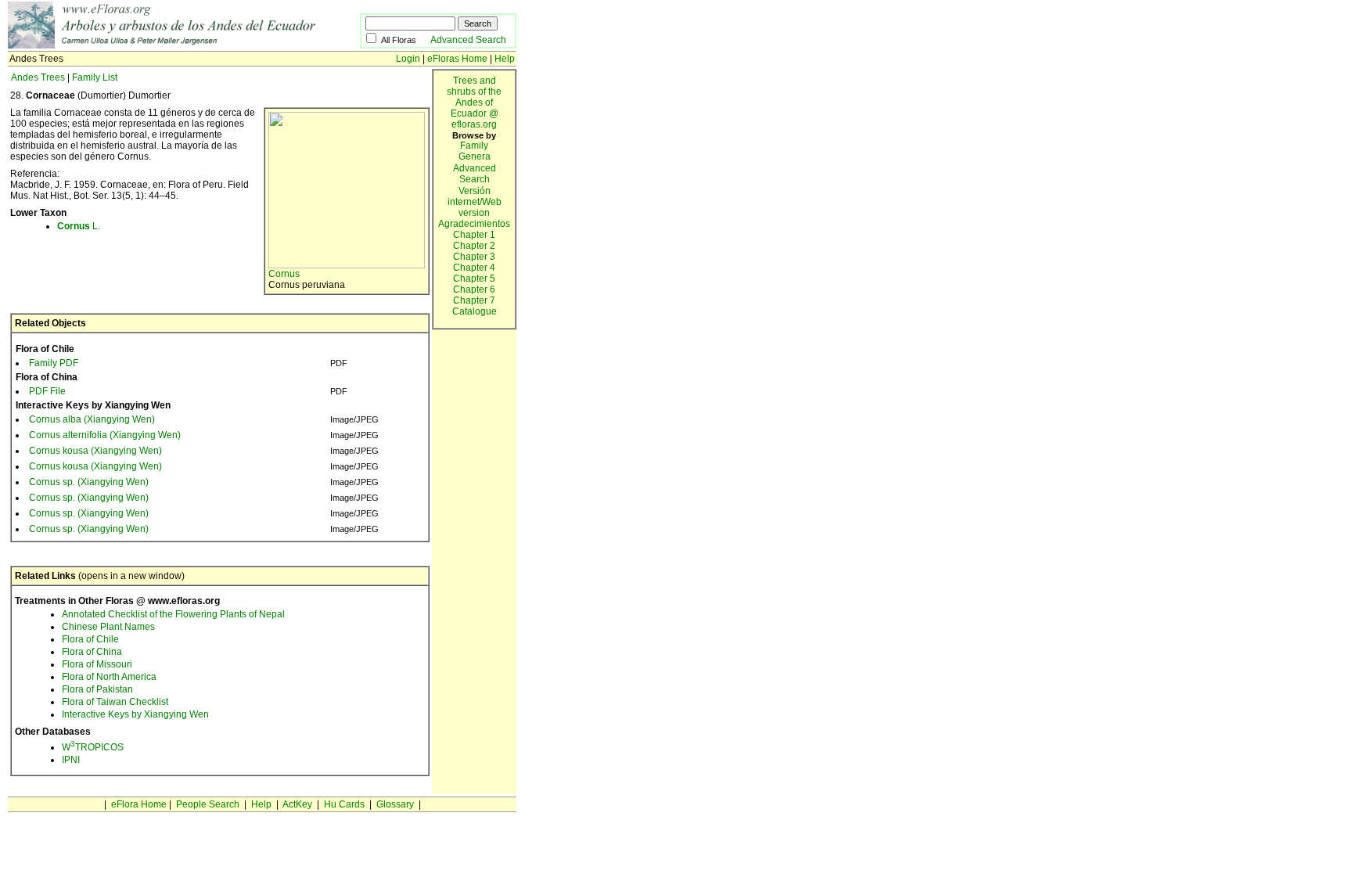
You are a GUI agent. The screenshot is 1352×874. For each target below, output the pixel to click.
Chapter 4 (474, 267)
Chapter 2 (474, 245)
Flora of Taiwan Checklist (115, 701)
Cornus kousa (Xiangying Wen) (95, 450)
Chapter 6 (474, 289)
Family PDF (53, 363)
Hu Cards (344, 804)
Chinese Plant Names (108, 626)
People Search (207, 804)
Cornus (284, 273)
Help (504, 58)
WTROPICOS (93, 747)
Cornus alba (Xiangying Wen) (92, 419)
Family (474, 145)
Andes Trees (38, 77)
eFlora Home (139, 804)
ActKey (297, 804)
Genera (474, 156)
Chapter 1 (474, 234)
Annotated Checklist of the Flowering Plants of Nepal (173, 614)
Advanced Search (468, 39)
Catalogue (474, 311)
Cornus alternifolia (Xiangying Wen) (105, 435)
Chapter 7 (474, 300)
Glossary (395, 804)
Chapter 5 (474, 278)
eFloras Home (457, 58)
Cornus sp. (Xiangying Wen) (89, 482)
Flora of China (92, 651)
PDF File (47, 391)
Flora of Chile (90, 639)
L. (78, 226)
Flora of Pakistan (97, 689)
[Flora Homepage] (184, 45)
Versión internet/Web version (475, 201)
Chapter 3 (474, 256)
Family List (94, 77)
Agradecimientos (474, 223)
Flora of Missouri (97, 664)
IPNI (71, 759)
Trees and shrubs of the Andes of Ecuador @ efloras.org (474, 102)
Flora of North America (109, 676)
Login (408, 58)
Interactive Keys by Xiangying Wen (135, 714)
